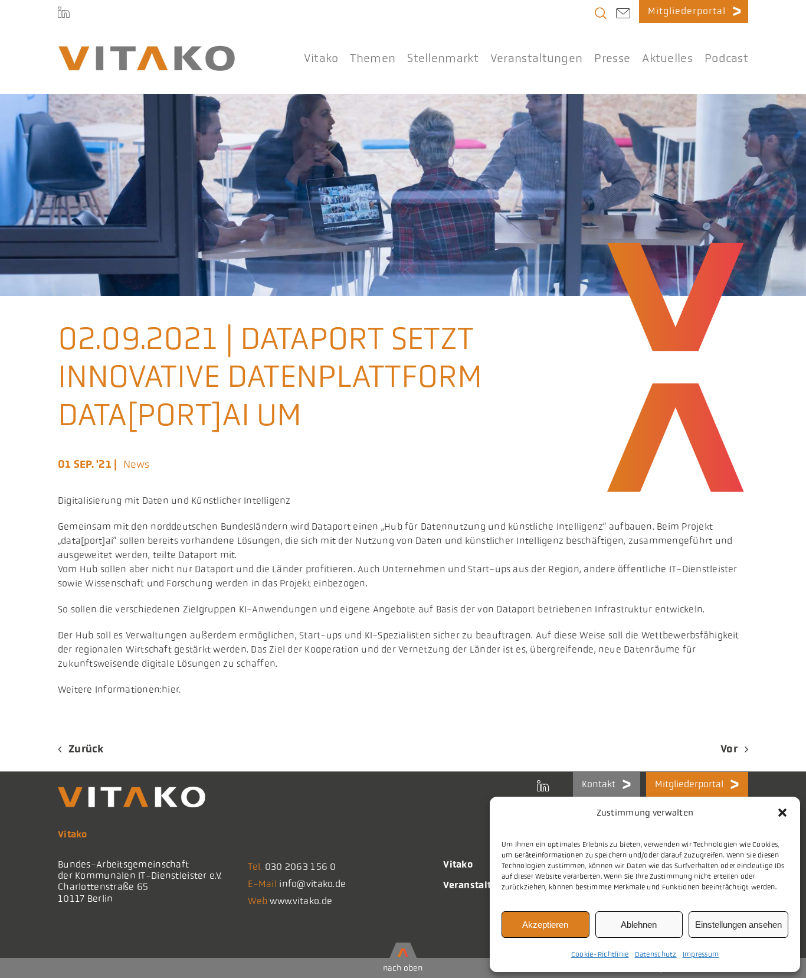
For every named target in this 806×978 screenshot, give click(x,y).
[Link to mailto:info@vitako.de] (623, 14)
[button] (782, 813)
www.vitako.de (301, 901)
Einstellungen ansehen (738, 925)
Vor (729, 748)
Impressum (701, 954)
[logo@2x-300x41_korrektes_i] (146, 50)
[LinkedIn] (64, 12)
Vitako (458, 864)
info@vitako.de (312, 883)
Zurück (86, 748)
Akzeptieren (545, 925)
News (136, 464)
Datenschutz (656, 954)
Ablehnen (639, 925)
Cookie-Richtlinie (600, 954)
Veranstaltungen (481, 885)
